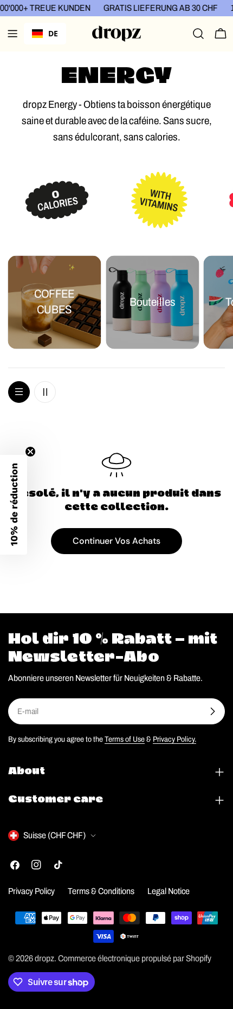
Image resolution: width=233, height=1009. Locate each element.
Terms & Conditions (101, 891)
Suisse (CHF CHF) (54, 835)
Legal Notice (168, 891)
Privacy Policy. (174, 739)
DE (53, 33)
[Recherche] (198, 33)
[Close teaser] (30, 451)
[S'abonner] (212, 711)
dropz (44, 958)
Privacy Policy (31, 891)
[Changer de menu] (12, 33)
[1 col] (19, 392)
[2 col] (45, 392)
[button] (13, 505)
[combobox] (45, 33)
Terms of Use (125, 739)
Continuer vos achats (116, 541)
